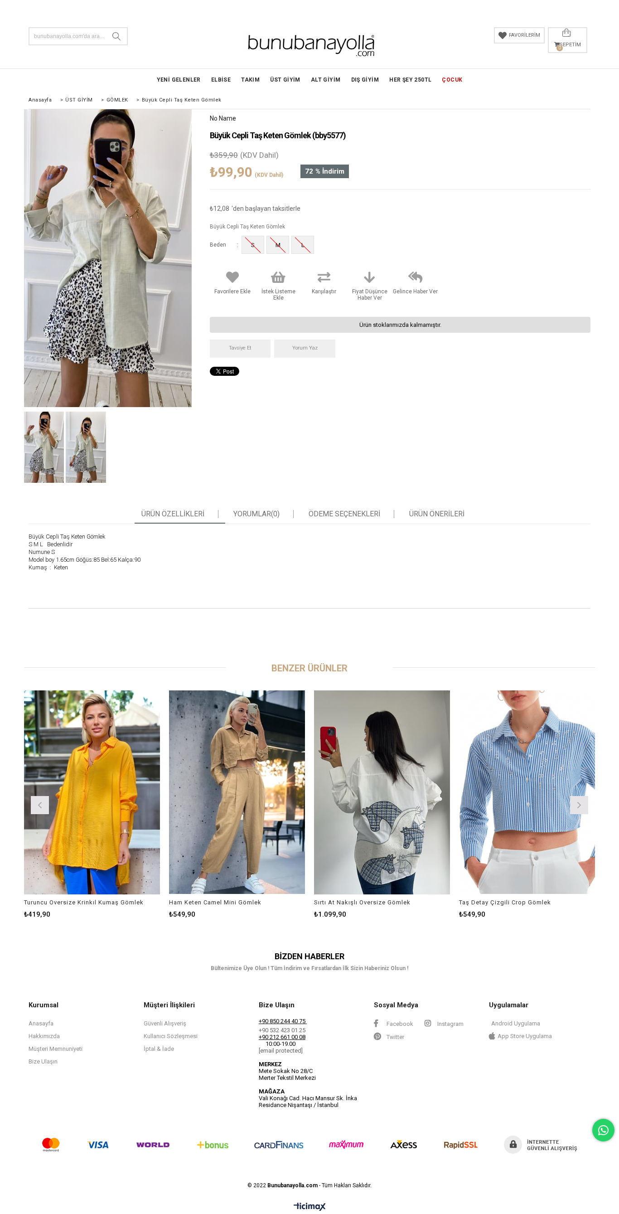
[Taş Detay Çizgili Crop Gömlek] (527, 792)
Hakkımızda (44, 1036)
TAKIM (250, 80)
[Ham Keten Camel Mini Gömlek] (237, 792)
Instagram (450, 1023)
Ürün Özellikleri (172, 514)
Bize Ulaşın (43, 1061)
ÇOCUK (452, 80)
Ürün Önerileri (436, 514)
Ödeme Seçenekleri (344, 514)
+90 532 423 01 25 (282, 1030)
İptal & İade (159, 1048)
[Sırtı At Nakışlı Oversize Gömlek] (382, 792)
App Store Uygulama (525, 1036)
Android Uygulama (515, 1023)
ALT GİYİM (326, 80)
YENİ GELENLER (179, 80)
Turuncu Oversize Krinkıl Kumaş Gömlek (84, 902)
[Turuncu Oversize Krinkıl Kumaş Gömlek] (92, 792)
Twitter (394, 1037)
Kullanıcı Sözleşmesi (171, 1036)
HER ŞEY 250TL (410, 80)
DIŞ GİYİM (365, 80)
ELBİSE (221, 80)
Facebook (399, 1023)
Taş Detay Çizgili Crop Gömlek (505, 902)
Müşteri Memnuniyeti (55, 1048)
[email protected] (281, 1050)
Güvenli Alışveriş (165, 1023)
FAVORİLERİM (524, 35)
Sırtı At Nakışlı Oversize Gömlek (362, 902)
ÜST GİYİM (285, 80)
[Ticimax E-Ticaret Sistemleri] (310, 1207)
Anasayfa (41, 1023)
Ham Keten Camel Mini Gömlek (215, 902)
